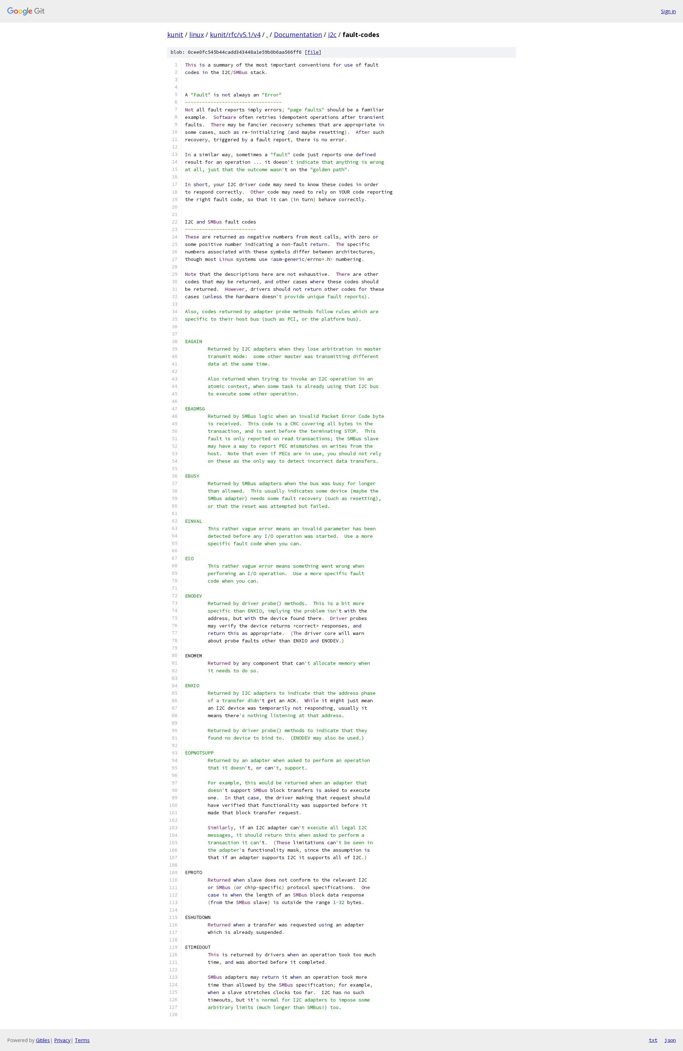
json (670, 1040)
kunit (175, 34)
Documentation (298, 34)
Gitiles (43, 1040)
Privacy (62, 1040)
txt (653, 1040)
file (313, 52)
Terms (82, 1040)
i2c (332, 34)
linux (196, 34)
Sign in (668, 11)
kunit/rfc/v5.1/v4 (235, 34)
